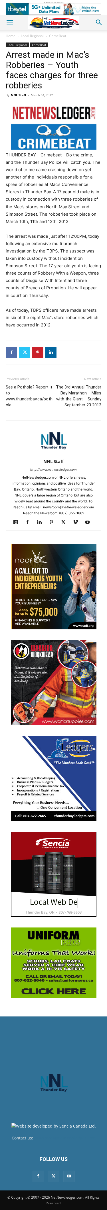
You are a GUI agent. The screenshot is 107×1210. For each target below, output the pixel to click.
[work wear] (53, 682)
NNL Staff (18, 95)
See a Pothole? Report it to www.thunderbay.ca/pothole (29, 396)
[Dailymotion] (17, 522)
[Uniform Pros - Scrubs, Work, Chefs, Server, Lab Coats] (53, 962)
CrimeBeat (57, 35)
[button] (10, 22)
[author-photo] (53, 453)
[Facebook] (11, 352)
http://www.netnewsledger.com (53, 470)
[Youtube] (89, 522)
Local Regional (32, 35)
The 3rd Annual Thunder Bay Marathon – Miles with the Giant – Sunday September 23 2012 (78, 396)
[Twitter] (24, 352)
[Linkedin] (50, 352)
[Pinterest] (37, 352)
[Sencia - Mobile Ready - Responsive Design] (53, 874)
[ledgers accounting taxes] (53, 778)
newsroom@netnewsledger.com (65, 1138)
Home (10, 35)
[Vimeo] (77, 522)
